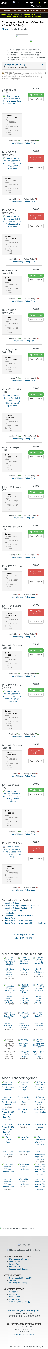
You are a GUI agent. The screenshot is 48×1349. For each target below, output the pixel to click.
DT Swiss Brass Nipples (40, 1125)
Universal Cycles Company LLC (24, 1310)
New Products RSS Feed (19, 1278)
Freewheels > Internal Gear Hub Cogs (19, 915)
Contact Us (13, 1292)
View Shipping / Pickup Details (24, 143)
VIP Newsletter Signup (18, 1283)
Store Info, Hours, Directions (24, 1334)
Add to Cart (37, 95)
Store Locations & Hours (19, 1259)
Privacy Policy (15, 1264)
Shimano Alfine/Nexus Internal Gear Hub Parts (40, 1155)
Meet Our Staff (15, 1261)
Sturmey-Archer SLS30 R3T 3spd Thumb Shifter (8, 1183)
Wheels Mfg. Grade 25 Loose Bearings (24, 1181)
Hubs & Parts (9, 918)
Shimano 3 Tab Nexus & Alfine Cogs (24, 1099)
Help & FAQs (14, 1294)
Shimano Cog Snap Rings (8, 1153)
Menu (5, 29)
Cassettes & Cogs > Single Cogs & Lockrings (22, 905)
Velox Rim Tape (24, 1152)
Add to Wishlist (36, 99)
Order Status (14, 1299)
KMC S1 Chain (24, 1124)
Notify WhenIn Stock (37, 158)
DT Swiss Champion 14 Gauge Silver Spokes (40, 1101)
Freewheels (9, 913)
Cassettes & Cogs (11, 903)
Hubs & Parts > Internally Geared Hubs (19, 920)
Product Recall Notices (18, 1269)
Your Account (14, 1297)
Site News (13, 1280)
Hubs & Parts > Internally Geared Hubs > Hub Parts (25, 923)
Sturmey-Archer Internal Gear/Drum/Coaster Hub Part (9, 1101)
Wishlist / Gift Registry (18, 1302)
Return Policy (14, 1266)
